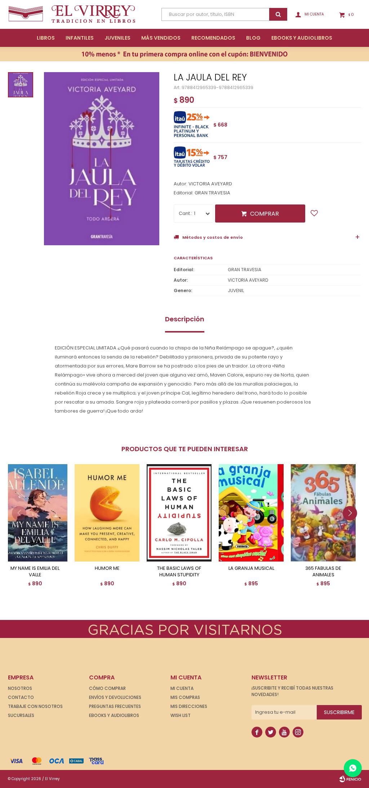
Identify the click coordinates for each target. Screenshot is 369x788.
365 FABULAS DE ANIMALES (323, 571)
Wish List (180, 715)
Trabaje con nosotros (35, 706)
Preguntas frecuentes (115, 706)
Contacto (21, 697)
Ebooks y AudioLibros (301, 37)
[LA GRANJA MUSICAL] (251, 513)
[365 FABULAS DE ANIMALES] (323, 513)
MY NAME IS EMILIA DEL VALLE (34, 571)
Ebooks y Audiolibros (114, 715)
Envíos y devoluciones (115, 697)
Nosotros (20, 688)
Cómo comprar (107, 688)
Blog (253, 37)
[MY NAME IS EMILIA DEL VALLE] (35, 513)
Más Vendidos (161, 37)
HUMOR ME (107, 568)
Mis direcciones (188, 706)
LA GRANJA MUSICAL (251, 568)
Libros (46, 37)
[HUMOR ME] (107, 513)
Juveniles (117, 37)
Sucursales (21, 715)
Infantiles (80, 37)
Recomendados (213, 37)
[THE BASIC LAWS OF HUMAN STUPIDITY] (179, 513)
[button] (352, 528)
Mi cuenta (182, 688)
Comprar (264, 214)
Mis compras (185, 697)
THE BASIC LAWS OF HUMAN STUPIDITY (179, 571)
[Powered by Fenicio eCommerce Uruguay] (350, 779)
